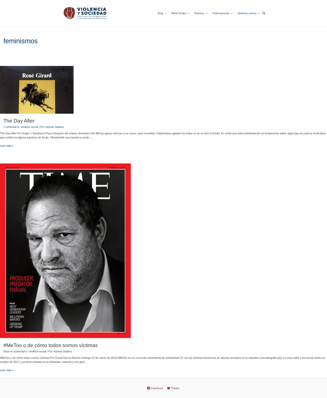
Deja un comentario (15, 351)
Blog (160, 13)
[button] (264, 13)
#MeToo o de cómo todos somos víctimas (50, 345)
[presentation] (164, 13)
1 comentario (11, 127)
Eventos (199, 13)
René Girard (179, 13)
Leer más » (6, 145)
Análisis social (29, 127)
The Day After (19, 121)
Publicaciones (221, 13)
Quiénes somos (247, 13)
